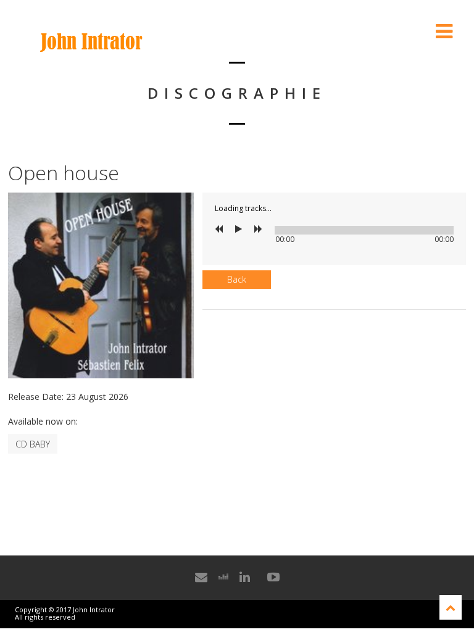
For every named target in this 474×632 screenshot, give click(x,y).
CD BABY (32, 444)
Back (236, 279)
